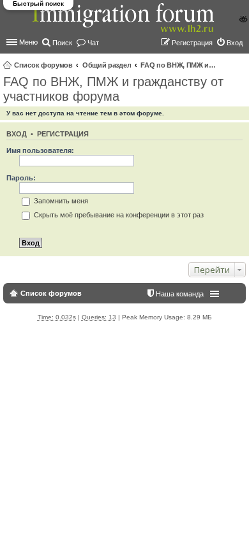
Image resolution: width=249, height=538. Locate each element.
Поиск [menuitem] (62, 43)
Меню (28, 42)
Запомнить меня (60, 201)
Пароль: (21, 178)
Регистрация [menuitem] (192, 43)
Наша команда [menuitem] (180, 294)
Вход (16, 134)
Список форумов (43, 65)
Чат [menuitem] (93, 43)
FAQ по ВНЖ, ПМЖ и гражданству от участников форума (178, 65)
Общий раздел (106, 65)
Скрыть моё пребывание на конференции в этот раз (118, 215)
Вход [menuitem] (235, 43)
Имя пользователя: (40, 150)
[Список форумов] (124, 24)
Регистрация (63, 134)
